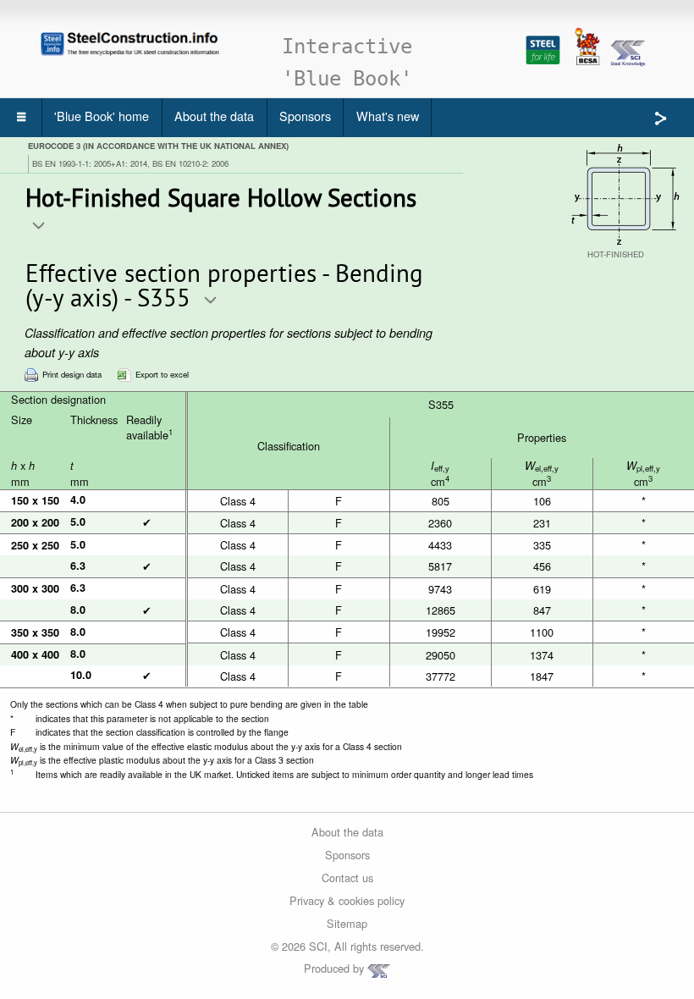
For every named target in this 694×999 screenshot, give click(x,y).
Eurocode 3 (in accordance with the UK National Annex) (158, 146)
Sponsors (305, 115)
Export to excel (162, 373)
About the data (214, 115)
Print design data (72, 373)
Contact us (347, 877)
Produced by (335, 968)
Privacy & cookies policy (347, 900)
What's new (387, 115)
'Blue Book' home (101, 115)
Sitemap (347, 923)
